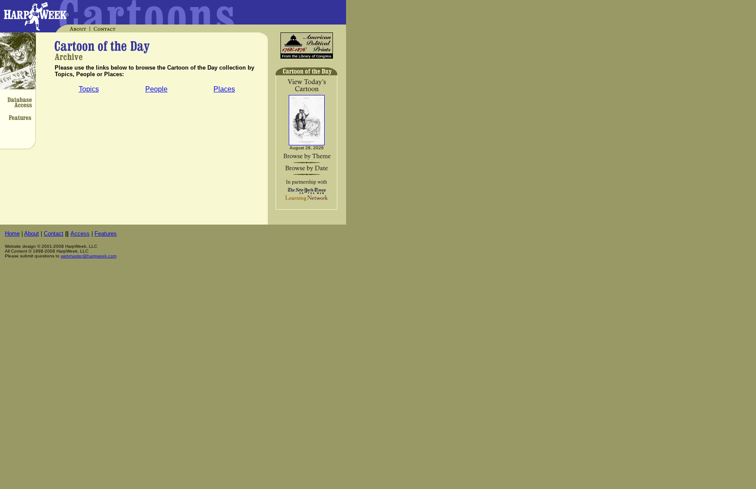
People (156, 89)
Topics (89, 89)
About (31, 233)
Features (105, 233)
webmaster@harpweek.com (88, 255)
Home (12, 233)
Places (224, 89)
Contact (53, 233)
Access (80, 233)
